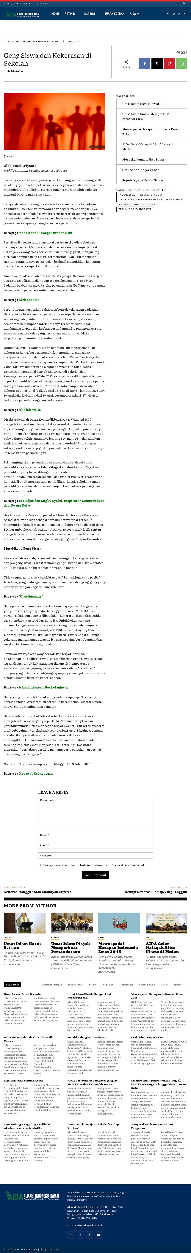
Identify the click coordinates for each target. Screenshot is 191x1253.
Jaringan (126, 984)
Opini (17, 41)
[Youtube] (185, 14)
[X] (179, 14)
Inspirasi (108, 984)
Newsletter (147, 984)
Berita (7, 937)
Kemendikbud (151, 194)
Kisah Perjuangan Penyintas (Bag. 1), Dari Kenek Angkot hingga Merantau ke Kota (158, 1084)
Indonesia (126, 194)
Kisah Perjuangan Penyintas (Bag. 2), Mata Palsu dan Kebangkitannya (92, 1082)
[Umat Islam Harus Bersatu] (25, 923)
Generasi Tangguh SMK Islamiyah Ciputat (37, 891)
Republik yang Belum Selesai (143, 180)
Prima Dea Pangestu (134, 209)
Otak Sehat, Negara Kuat (140, 169)
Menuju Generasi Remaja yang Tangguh (155, 891)
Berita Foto (76, 984)
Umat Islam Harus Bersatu (141, 103)
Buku (92, 984)
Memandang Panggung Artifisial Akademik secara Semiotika (27, 1126)
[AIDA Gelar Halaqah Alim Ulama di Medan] (166, 923)
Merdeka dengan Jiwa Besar (143, 159)
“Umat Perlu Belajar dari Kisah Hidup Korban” (93, 1126)
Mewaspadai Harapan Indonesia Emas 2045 (118, 948)
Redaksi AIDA (15, 71)
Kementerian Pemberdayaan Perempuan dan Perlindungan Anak (149, 201)
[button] (184, 4)
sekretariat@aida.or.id (88, 1225)
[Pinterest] (169, 63)
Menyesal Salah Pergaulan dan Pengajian (152, 1126)
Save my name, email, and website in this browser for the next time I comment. (94, 865)
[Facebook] (168, 14)
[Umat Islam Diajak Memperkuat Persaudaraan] (72, 923)
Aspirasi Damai (52, 984)
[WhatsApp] (181, 63)
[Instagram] (174, 14)
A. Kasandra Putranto (147, 189)
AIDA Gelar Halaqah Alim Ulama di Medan (162, 948)
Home (7, 41)
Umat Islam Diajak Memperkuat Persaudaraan (70, 948)
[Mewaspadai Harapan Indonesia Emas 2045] (119, 923)
